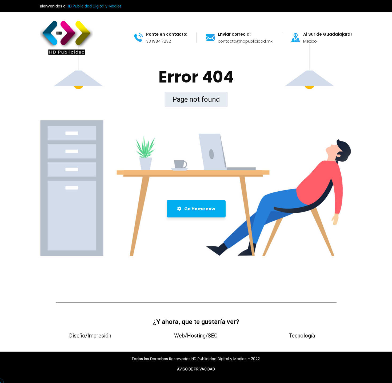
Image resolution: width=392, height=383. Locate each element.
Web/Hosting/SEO (196, 335)
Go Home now (199, 209)
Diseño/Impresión (90, 335)
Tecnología (302, 335)
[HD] (66, 37)
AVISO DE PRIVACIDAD (196, 369)
